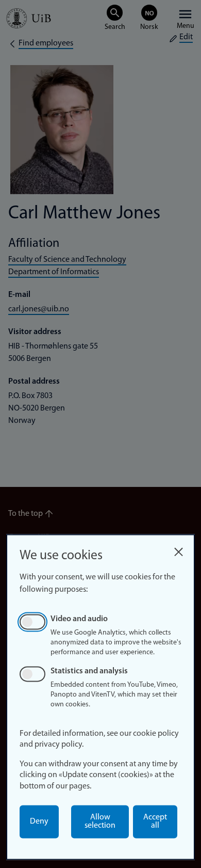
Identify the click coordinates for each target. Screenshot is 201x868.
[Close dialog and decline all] (178, 549)
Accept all (155, 821)
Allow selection (100, 821)
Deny (39, 821)
